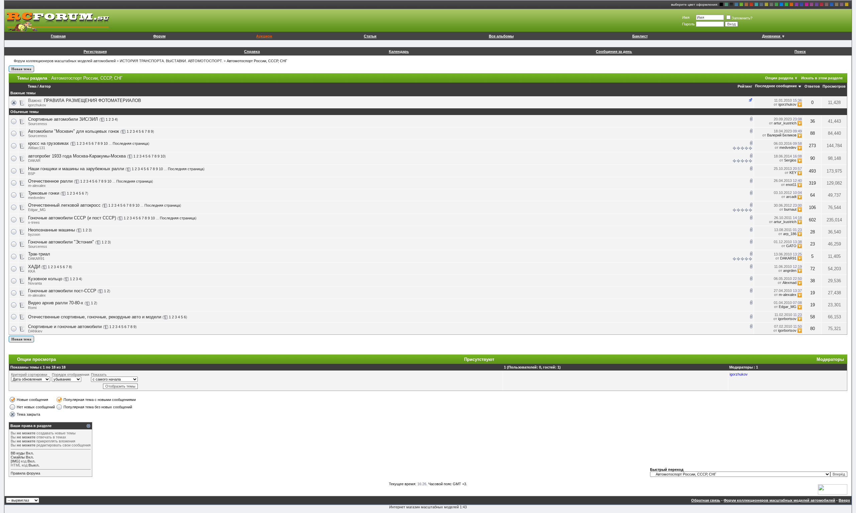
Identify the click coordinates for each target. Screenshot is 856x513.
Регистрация (95, 51)
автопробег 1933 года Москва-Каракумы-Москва (77, 156)
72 (812, 268)
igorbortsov (787, 319)
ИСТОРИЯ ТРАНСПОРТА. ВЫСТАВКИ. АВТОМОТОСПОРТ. (171, 61)
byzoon (34, 234)
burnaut (790, 209)
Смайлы (18, 457)
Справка (252, 51)
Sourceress (37, 124)
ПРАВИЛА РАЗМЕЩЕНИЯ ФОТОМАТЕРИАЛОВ (92, 100)
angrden (789, 271)
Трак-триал (39, 253)
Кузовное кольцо (45, 278)
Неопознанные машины (51, 229)
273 (812, 145)
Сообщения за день (614, 51)
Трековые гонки (43, 193)
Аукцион (264, 36)
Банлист (640, 36)
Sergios (790, 160)
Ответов (812, 86)
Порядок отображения (70, 375)
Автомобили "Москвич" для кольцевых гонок (73, 131)
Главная (58, 36)
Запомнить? (742, 18)
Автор (45, 86)
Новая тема (21, 69)
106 (812, 207)
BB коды (18, 453)
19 (812, 292)
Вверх (844, 500)
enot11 (791, 185)
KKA (31, 271)
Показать (99, 375)
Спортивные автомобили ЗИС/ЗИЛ (63, 119)
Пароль (688, 24)
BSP (31, 174)
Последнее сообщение (776, 86)
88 (812, 133)
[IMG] (15, 461)
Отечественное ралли (50, 181)
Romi (32, 308)
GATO (791, 246)
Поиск (800, 51)
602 (812, 219)
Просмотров (834, 86)
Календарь (399, 51)
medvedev (787, 147)
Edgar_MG (37, 210)
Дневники (771, 36)
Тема (32, 86)
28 (812, 231)
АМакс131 (36, 148)
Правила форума (25, 473)
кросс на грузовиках (48, 143)
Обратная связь (705, 500)
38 (812, 280)
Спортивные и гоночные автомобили (65, 326)
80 (812, 328)
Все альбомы (501, 36)
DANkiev (35, 331)
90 (812, 158)
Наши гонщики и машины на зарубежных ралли (76, 168)
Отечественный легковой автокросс (64, 205)
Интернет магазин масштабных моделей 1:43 (428, 507)
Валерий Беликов (781, 135)
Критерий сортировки (29, 375)
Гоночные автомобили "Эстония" (61, 241)
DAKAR (34, 161)
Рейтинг (745, 86)
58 (812, 316)
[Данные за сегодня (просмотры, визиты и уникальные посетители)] (832, 489)
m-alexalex (37, 186)
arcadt (791, 197)
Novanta (35, 283)
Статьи (370, 36)
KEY (792, 173)
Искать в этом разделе (822, 78)
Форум (159, 36)
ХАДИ (34, 266)
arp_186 (789, 234)
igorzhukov (37, 105)
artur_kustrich (785, 123)
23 (812, 243)
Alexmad (789, 283)
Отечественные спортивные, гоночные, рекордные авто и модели (94, 316)
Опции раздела (779, 78)
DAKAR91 (36, 258)
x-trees (34, 222)
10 (106, 143)
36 (812, 121)
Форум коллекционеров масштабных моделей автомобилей (65, 61)
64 (812, 195)
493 (812, 171)
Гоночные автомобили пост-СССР (62, 290)
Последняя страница (130, 143)
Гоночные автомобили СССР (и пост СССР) (72, 217)
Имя (685, 17)
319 (812, 183)
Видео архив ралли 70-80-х (55, 302)
